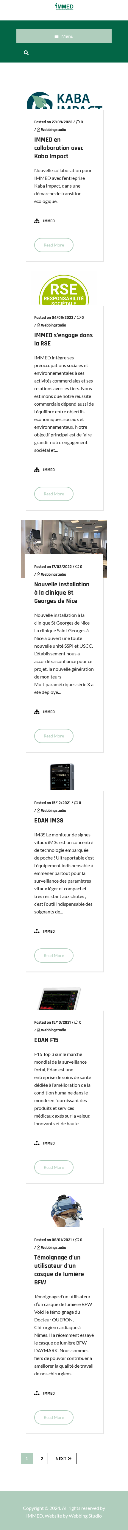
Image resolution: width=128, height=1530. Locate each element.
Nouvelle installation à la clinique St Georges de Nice (62, 592)
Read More (54, 244)
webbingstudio (53, 129)
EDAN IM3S (48, 821)
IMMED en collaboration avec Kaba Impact (58, 148)
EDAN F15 (46, 1040)
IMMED (49, 221)
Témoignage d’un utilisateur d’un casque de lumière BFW (59, 1270)
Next (61, 1458)
